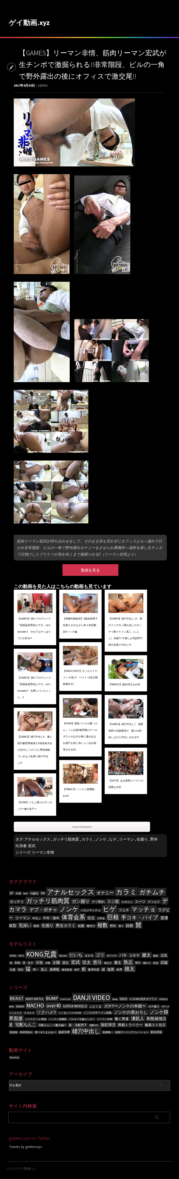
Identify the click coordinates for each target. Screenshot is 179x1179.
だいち (76, 955)
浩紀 (20, 969)
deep (114, 999)
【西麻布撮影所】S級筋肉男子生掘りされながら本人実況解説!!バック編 (80, 625)
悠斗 (97, 962)
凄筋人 (137, 1018)
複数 (102, 925)
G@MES (43, 85)
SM (43, 893)
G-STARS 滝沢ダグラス (143, 999)
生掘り (142, 839)
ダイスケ (112, 955)
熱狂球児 (108, 1024)
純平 (76, 969)
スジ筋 (113, 901)
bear (25, 893)
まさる (89, 955)
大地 (39, 962)
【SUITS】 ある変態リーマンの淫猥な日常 (125, 784)
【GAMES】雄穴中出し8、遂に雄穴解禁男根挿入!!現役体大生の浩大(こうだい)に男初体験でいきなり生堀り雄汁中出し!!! (34, 749)
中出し (36, 918)
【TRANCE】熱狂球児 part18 (124, 684)
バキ (123, 955)
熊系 (36, 926)
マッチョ (143, 909)
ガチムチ (152, 892)
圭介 (30, 962)
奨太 (65, 963)
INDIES (20, 1006)
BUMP (52, 998)
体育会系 (73, 917)
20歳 (18, 893)
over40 (53, 1006)
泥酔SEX (93, 1025)
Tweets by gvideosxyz (25, 1146)
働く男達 (122, 1019)
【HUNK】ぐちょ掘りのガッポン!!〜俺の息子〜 (34, 805)
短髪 (81, 926)
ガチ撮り (153, 1006)
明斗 (138, 962)
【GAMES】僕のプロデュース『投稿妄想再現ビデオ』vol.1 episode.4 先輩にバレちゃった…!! (34, 687)
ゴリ (100, 955)
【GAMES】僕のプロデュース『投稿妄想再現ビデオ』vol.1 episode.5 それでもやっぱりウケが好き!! (34, 628)
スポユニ (127, 902)
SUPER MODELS (75, 1006)
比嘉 (12, 969)
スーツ (140, 902)
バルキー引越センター (82, 1019)
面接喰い (108, 1032)
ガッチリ (17, 902)
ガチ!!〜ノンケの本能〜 (125, 1006)
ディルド (154, 902)
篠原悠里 (67, 969)
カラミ (87, 839)
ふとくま (96, 1006)
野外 (154, 839)
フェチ (124, 910)
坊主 (91, 918)
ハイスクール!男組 (35, 1019)
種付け (91, 926)
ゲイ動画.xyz (29, 22)
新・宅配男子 (78, 1025)
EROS (123, 999)
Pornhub (14, 1057)
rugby (34, 893)
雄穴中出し (86, 1031)
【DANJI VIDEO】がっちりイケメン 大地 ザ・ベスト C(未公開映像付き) (80, 677)
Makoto (63, 955)
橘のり (147, 962)
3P (11, 893)
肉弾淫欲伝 (26, 1032)
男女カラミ (66, 925)
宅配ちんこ (25, 1024)
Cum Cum (65, 999)
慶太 (117, 962)
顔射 (129, 925)
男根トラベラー (130, 1025)
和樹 (17, 962)
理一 (35, 969)
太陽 (56, 962)
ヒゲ (113, 839)
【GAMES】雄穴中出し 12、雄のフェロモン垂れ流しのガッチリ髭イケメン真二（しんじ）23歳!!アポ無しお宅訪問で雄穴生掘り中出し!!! (125, 631)
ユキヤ (134, 955)
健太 (146, 955)
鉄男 (119, 969)
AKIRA (13, 955)
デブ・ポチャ (43, 910)
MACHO (35, 1005)
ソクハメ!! (46, 1012)
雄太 (129, 969)
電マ (121, 926)
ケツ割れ (98, 902)
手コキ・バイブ (139, 917)
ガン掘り (81, 901)
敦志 (128, 962)
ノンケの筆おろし (131, 1012)
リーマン (126, 839)
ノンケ (101, 839)
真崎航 (54, 969)
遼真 (110, 969)
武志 (155, 962)
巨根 (113, 917)
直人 (44, 969)
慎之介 (108, 962)
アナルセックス (37, 839)
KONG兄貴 (41, 954)
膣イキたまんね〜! (45, 1032)
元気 (164, 955)
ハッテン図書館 (58, 1019)
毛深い (25, 925)
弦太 (86, 962)
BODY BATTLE (35, 999)
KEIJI (21, 955)
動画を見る (90, 570)
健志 (155, 955)
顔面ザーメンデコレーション (131, 1032)
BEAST (17, 998)
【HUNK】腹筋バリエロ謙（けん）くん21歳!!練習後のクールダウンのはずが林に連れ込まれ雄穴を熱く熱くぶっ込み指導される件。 (80, 736)
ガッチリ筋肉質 (66, 839)
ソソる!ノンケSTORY (70, 1012)
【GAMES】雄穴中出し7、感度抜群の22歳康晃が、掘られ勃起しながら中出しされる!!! (125, 730)
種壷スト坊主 (155, 1025)
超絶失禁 (64, 1032)
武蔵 (164, 962)
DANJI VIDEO (91, 997)
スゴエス (29, 1012)
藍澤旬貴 (93, 969)
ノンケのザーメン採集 (98, 1012)
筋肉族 (13, 1032)
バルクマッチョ (90, 910)
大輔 (47, 962)
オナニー (105, 892)
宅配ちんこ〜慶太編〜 (52, 1025)
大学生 (101, 918)
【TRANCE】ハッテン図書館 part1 (79, 792)
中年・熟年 (51, 918)
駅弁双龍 (156, 1032)
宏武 (31, 845)
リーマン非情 (43, 852)
